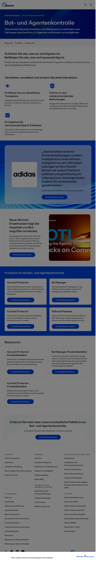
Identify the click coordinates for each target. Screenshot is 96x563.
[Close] (85, 555)
